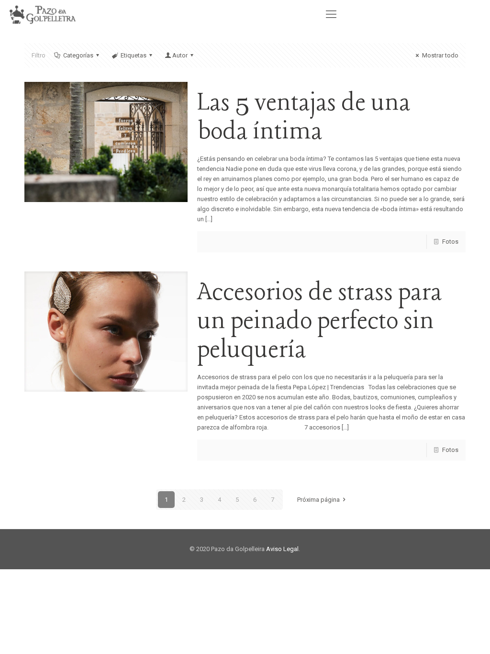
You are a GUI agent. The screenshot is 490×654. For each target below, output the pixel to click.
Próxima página (318, 499)
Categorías (78, 55)
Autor (180, 55)
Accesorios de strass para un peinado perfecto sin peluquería (319, 321)
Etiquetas (133, 55)
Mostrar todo (440, 55)
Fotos (450, 241)
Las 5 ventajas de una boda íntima (303, 117)
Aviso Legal (282, 549)
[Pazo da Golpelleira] (44, 14)
